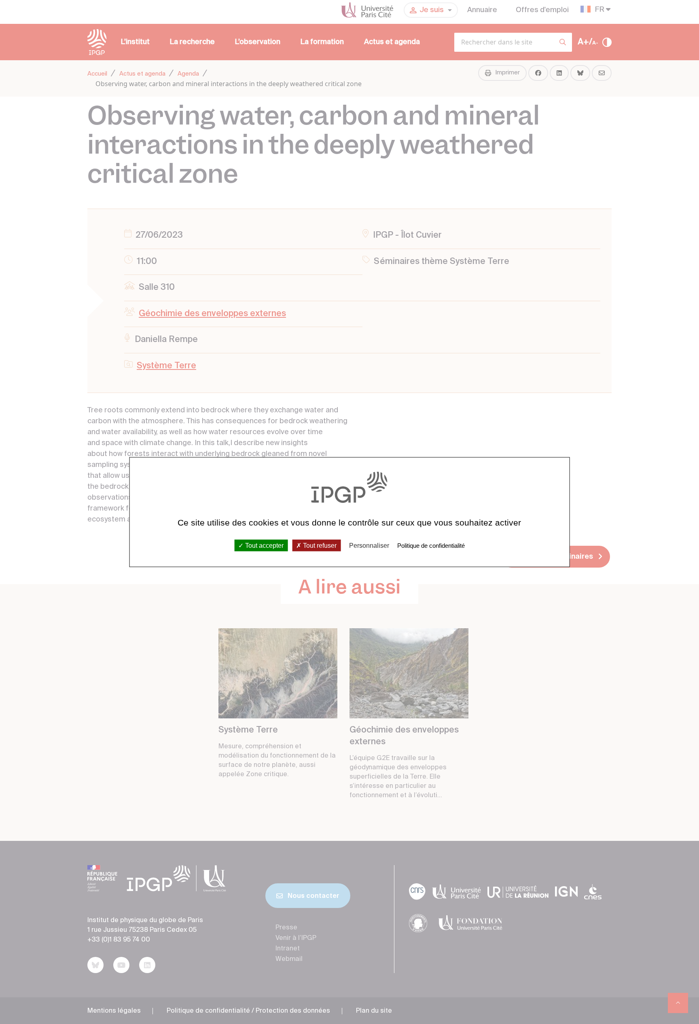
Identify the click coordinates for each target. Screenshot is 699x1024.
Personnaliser (369, 545)
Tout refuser (319, 545)
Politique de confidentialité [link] (431, 545)
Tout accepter (264, 545)
